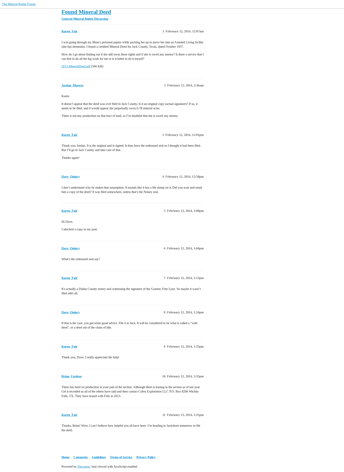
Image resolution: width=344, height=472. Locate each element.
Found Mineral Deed (86, 12)
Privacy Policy (146, 457)
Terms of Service (121, 457)
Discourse (83, 466)
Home (65, 457)
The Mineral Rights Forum (19, 4)
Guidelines (99, 457)
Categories (80, 457)
